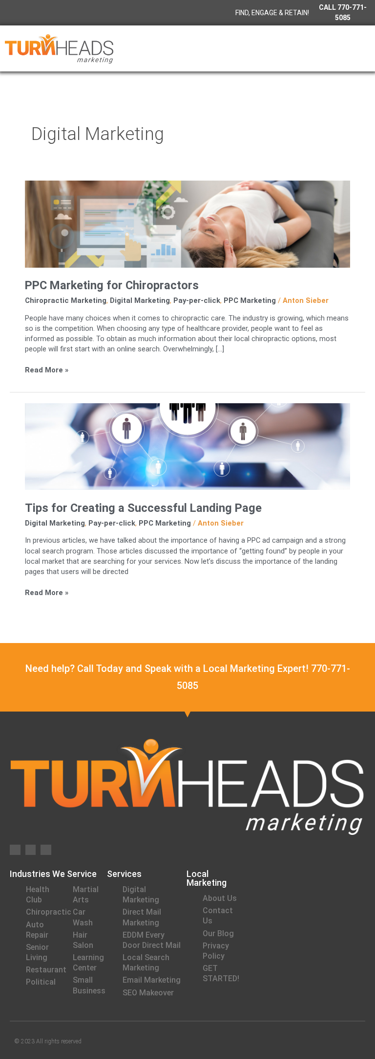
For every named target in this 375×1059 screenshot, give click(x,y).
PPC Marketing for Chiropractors (112, 285)
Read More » (46, 369)
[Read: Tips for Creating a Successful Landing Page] (187, 445)
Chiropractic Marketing (65, 300)
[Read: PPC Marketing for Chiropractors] (187, 223)
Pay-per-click (196, 300)
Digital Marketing (140, 300)
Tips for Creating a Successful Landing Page (143, 508)
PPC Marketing (250, 300)
